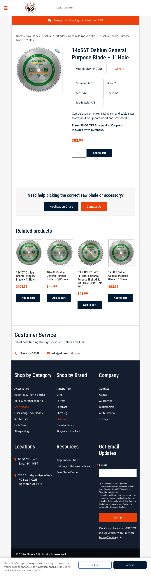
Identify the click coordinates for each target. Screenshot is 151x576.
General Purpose (78, 36)
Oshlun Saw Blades (53, 36)
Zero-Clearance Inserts (28, 401)
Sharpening (21, 431)
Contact (104, 388)
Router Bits (21, 419)
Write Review (107, 413)
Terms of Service (107, 537)
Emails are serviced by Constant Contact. (115, 505)
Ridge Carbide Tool (68, 431)
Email (103, 465)
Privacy (103, 419)
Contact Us (94, 207)
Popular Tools (65, 425)
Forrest (61, 401)
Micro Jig (62, 413)
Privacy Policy (122, 532)
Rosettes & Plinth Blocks (29, 394)
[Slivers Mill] (38, 7)
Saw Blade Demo (67, 472)
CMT (59, 394)
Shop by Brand (72, 375)
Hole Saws (21, 425)
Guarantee (105, 401)
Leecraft (62, 407)
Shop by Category (33, 375)
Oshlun (119, 69)
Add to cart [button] (28, 298)
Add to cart (99, 153)
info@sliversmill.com (65, 353)
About (103, 394)
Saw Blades (33, 36)
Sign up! (117, 517)
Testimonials (106, 407)
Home (19, 36)
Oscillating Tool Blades (28, 413)
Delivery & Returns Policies (73, 466)
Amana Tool (64, 388)
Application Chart (61, 207)
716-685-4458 (28, 353)
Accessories (21, 388)
